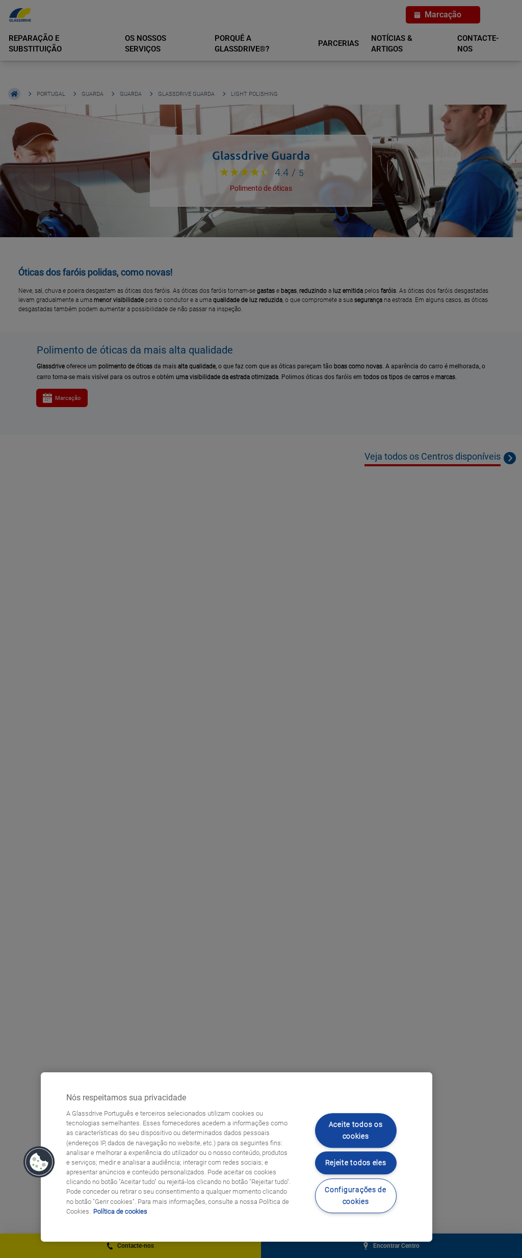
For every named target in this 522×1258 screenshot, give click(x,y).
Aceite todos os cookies (356, 1130)
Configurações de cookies (355, 1196)
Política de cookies (120, 1211)
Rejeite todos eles (355, 1163)
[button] (39, 1162)
